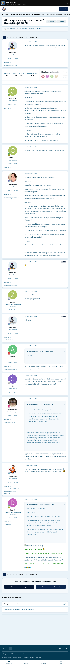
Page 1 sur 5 (33, 37)
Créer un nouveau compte (19, 587)
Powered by (33, 657)
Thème (13, 654)
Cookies (31, 654)
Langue (5, 654)
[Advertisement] (35, 631)
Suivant (21, 37)
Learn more (3, 3)
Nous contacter (22, 654)
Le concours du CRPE (35, 29)
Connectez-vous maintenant (51, 587)
